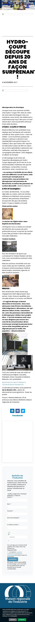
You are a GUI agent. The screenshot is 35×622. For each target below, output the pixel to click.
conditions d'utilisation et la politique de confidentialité (14, 553)
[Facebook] (17, 411)
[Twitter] (23, 411)
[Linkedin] (12, 411)
